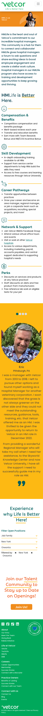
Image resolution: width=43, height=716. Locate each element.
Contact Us (6, 694)
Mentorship (6, 667)
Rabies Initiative (7, 641)
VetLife (4, 648)
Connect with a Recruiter (11, 673)
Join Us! (21, 606)
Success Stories (7, 670)
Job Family (6, 535)
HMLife (4, 654)
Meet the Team (8, 635)
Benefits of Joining (9, 681)
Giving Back (6, 638)
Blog (3, 697)
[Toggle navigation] (38, 3)
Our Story (5, 632)
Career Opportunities (10, 665)
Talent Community (21, 581)
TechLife (5, 651)
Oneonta (6, 547)
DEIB (3, 657)
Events (4, 699)
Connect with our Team (11, 686)
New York (6, 541)
